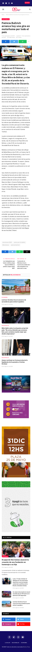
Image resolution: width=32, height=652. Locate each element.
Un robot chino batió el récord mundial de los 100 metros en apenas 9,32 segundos (21, 593)
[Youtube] (11, 3)
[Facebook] (3, 3)
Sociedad (5, 556)
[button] (3, 9)
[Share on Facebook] (6, 41)
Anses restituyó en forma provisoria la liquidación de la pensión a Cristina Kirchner (14, 362)
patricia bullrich (15, 245)
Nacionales (5, 19)
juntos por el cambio (19, 242)
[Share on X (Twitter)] (14, 41)
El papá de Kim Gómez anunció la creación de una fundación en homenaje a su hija (15, 562)
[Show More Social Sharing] (28, 41)
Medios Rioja (26, 647)
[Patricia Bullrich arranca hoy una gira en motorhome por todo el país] (16, 53)
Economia (24, 642)
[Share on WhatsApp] (23, 41)
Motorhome (6, 245)
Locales (7, 642)
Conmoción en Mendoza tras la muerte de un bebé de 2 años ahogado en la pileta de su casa (23, 264)
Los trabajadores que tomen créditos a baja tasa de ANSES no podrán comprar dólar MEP (9, 264)
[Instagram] (9, 3)
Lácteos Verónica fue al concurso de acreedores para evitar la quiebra (21, 603)
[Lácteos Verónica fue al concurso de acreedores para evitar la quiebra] (16, 287)
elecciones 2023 (7, 242)
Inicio (3, 14)
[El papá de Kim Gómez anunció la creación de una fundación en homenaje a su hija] (16, 549)
